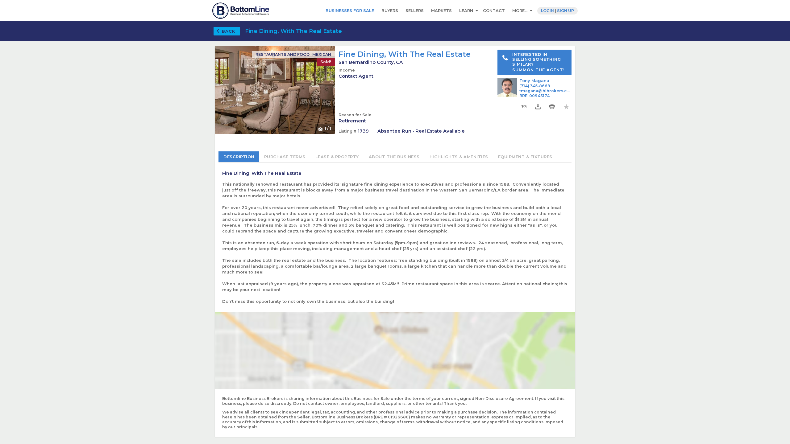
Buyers (389, 10)
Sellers (414, 10)
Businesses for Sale (350, 10)
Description (238, 156)
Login (547, 10)
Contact (494, 10)
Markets (441, 10)
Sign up (565, 10)
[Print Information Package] (552, 107)
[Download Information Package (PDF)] (538, 107)
